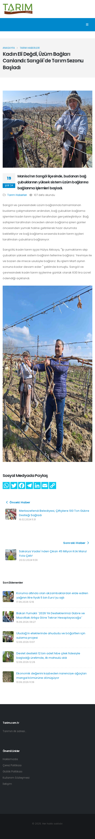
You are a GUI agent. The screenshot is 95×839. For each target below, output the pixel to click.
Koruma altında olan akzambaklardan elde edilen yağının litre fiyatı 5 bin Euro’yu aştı (52, 595)
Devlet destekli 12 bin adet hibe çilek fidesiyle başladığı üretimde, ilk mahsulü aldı (48, 655)
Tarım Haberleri (17, 195)
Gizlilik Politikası (12, 771)
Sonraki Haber (74, 543)
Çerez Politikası (12, 765)
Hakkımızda (10, 759)
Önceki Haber (19, 502)
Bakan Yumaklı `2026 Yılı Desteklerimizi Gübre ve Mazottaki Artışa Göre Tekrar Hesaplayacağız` (50, 615)
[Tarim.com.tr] (18, 8)
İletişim (7, 784)
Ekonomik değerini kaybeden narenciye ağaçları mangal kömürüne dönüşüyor (51, 675)
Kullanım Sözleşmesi (16, 777)
